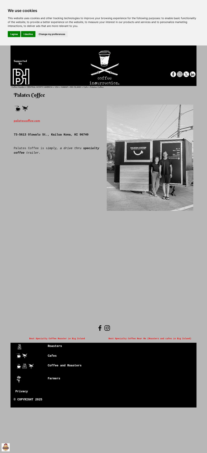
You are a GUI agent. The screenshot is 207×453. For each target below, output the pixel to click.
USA (57, 87)
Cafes (52, 356)
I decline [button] (28, 34)
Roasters (55, 346)
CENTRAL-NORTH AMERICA (39, 87)
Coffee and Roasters (65, 365)
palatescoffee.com (27, 121)
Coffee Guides (18, 87)
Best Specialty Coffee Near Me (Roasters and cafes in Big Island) (150, 338)
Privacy (21, 391)
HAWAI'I (64, 87)
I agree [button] (14, 34)
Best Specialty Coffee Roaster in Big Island (57, 338)
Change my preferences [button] (52, 34)
